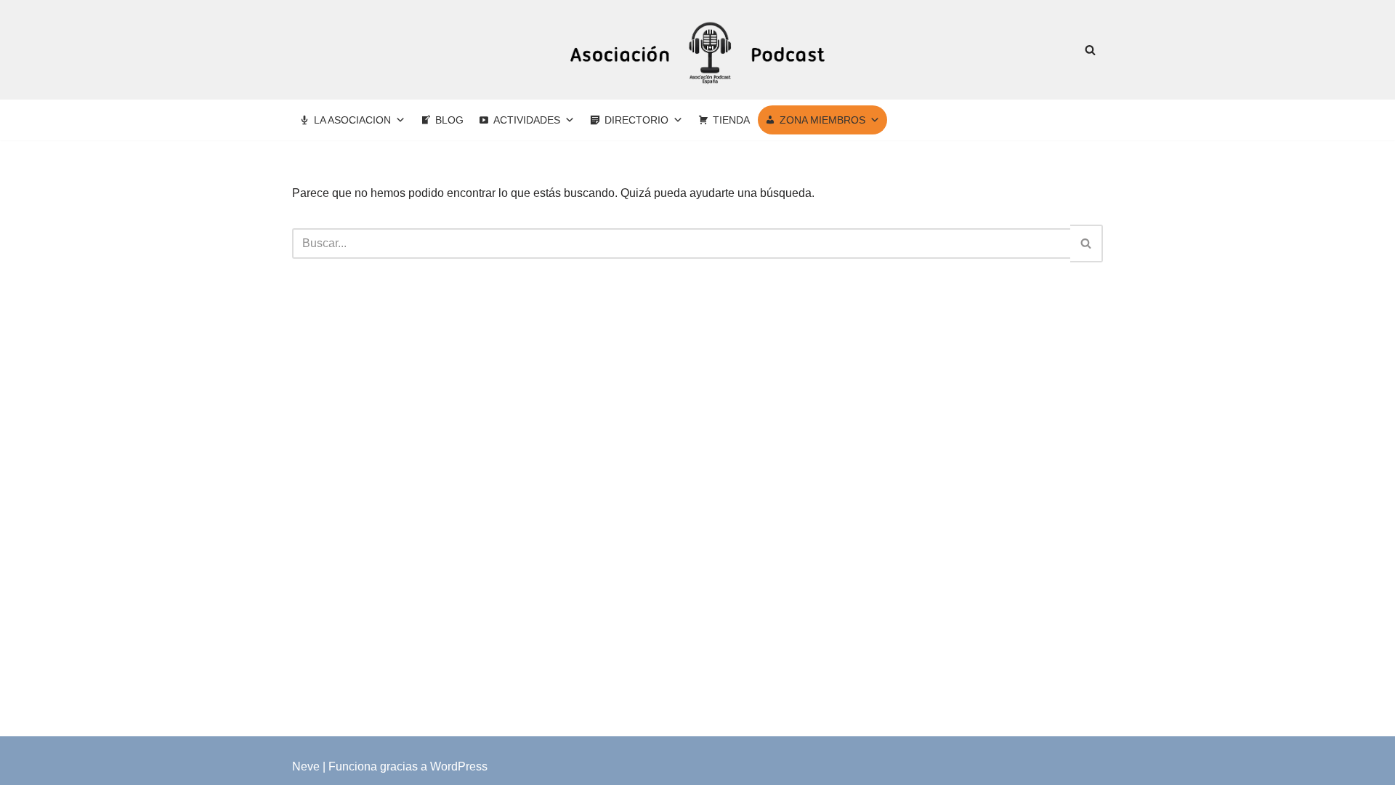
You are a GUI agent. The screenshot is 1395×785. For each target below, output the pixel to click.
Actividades (526, 120)
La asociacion (352, 120)
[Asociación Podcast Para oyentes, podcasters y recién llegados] (697, 49)
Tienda (731, 120)
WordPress (459, 766)
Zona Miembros (822, 120)
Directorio (636, 120)
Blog (449, 120)
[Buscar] (1090, 49)
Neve (306, 766)
